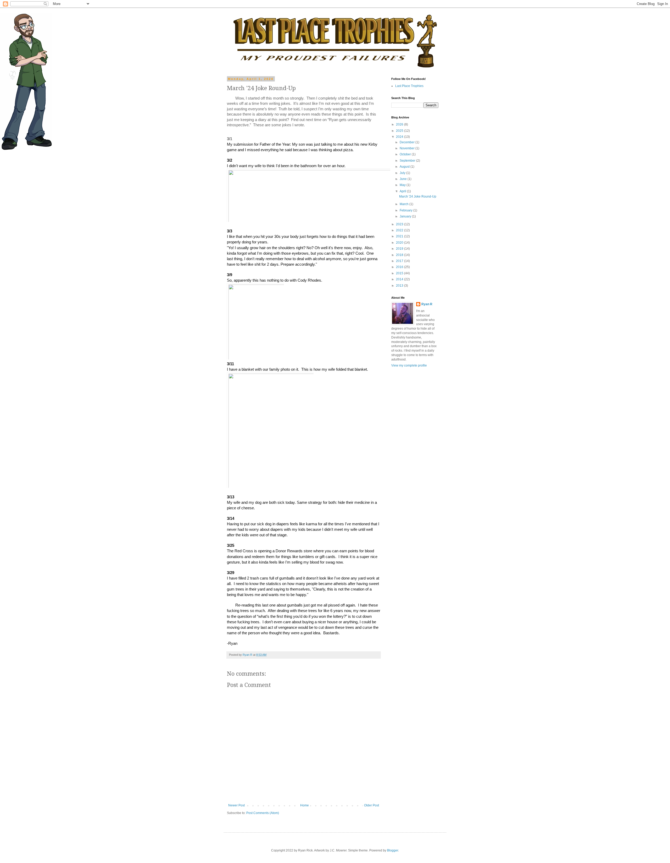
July (403, 173)
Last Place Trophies (409, 86)
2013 (400, 285)
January (406, 216)
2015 (400, 273)
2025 (400, 131)
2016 (400, 267)
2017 (400, 261)
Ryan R (426, 304)
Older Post (371, 805)
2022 (400, 230)
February (406, 210)
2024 (400, 137)
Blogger (392, 850)
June (403, 179)
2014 (400, 279)
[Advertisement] (407, 454)
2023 (400, 224)
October (406, 154)
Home (304, 805)
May (403, 185)
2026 (400, 124)
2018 (400, 255)
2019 (400, 248)
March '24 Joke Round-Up (417, 196)
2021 (400, 236)
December (407, 142)
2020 (400, 242)
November (407, 148)
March (404, 204)
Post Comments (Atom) (262, 813)
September (408, 160)
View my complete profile (409, 365)
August (405, 166)
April (403, 191)
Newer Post (236, 805)
